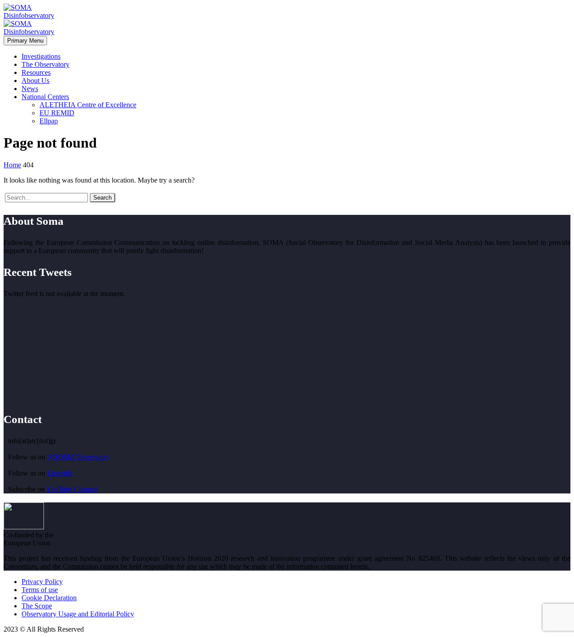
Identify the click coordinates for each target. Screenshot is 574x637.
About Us (35, 80)
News (30, 88)
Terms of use (40, 589)
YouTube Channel (72, 489)
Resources (36, 72)
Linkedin (60, 473)
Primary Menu (25, 40)
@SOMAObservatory (78, 457)
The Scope (37, 606)
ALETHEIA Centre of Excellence (87, 105)
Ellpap (48, 121)
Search (102, 197)
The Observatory (46, 64)
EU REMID (56, 113)
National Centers (45, 96)
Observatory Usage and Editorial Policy (78, 614)
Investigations (41, 56)
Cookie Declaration (49, 598)
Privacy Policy (42, 581)
